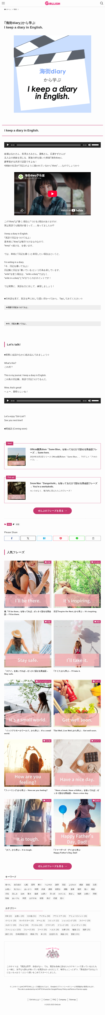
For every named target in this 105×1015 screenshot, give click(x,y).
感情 (50, 889)
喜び (48, 898)
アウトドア (59, 916)
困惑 (88, 885)
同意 (24, 898)
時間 (36, 889)
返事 (72, 889)
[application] (52, 145)
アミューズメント (78, 916)
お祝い (8, 889)
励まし (71, 894)
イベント (10, 921)
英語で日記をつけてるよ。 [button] (18, 307)
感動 (65, 889)
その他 (31, 916)
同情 (95, 894)
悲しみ (15, 894)
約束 (43, 889)
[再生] (7, 145)
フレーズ (29, 930)
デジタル (36, 925)
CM (8, 916)
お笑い (19, 916)
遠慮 (36, 894)
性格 (7, 898)
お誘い (44, 894)
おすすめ (33, 898)
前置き (58, 889)
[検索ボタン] (101, 3)
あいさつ (27, 889)
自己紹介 (17, 885)
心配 (26, 885)
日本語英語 (21, 934)
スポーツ (10, 925)
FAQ (54, 1000)
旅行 (9, 934)
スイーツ (84, 921)
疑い (86, 889)
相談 (93, 889)
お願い (87, 894)
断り (40, 885)
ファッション (13, 930)
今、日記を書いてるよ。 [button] (17, 324)
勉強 (76, 930)
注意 (95, 885)
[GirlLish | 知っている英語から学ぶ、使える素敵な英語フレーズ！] (52, 3)
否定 (64, 885)
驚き (29, 894)
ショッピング (69, 921)
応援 (55, 898)
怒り (62, 898)
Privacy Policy (62, 989)
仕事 (65, 930)
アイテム (44, 916)
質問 (33, 885)
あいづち (15, 898)
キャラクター (26, 921)
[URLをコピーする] (93, 538)
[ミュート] (89, 145)
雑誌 (64, 934)
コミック (53, 921)
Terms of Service (76, 989)
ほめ (22, 894)
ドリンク (63, 925)
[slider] (95, 144)
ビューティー (79, 925)
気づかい (17, 889)
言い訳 (52, 894)
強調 (79, 894)
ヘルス (54, 930)
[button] (11, 538)
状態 (17, 524)
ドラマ (49, 925)
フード (42, 930)
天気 (7, 894)
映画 (9, 524)
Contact (46, 1000)
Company (62, 1000)
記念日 (53, 934)
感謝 (81, 885)
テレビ (23, 925)
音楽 (75, 934)
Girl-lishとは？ (35, 1000)
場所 (79, 889)
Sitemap (72, 1000)
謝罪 (57, 885)
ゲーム (41, 921)
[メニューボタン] (3, 3)
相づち (8, 885)
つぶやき (48, 885)
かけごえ (62, 894)
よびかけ (72, 885)
